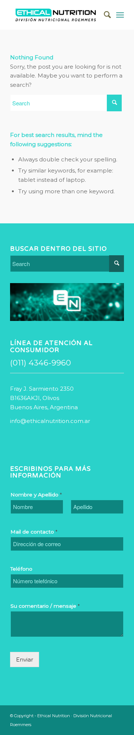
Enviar (24, 659)
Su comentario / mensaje (45, 606)
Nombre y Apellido (36, 495)
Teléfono (21, 569)
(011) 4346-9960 (40, 362)
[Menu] (120, 15)
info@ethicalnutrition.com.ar (50, 420)
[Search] (103, 15)
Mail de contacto (33, 532)
